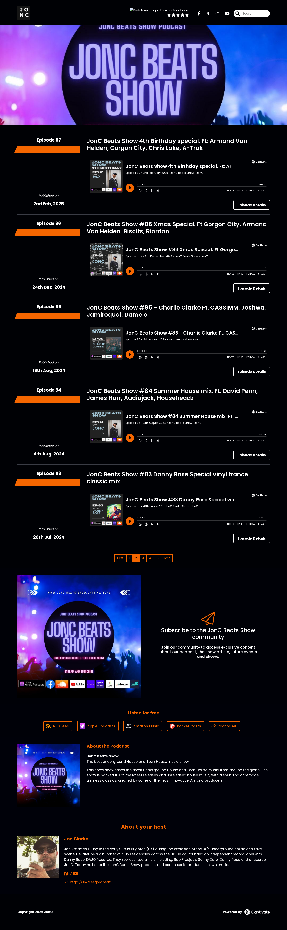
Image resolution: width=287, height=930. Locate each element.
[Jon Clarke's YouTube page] (75, 874)
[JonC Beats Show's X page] (205, 14)
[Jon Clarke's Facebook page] (66, 874)
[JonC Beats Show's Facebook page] (199, 14)
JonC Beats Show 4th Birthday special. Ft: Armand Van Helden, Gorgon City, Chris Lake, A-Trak (167, 144)
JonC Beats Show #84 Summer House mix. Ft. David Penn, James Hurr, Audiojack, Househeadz (172, 394)
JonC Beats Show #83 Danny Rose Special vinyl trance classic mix (167, 477)
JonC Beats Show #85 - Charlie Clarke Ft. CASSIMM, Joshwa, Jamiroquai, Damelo (176, 311)
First (120, 558)
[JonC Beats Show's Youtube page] (225, 14)
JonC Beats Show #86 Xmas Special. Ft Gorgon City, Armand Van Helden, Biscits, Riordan (177, 227)
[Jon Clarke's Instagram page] (70, 874)
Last (167, 558)
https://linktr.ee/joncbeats (91, 882)
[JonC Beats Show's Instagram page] (215, 14)
